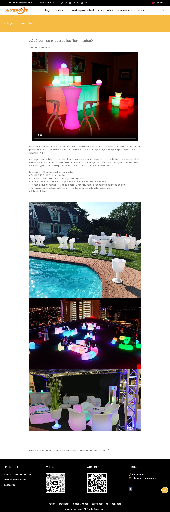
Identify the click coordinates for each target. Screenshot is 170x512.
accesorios (9, 484)
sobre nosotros (124, 10)
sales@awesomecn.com (21, 2)
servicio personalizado (83, 10)
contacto (140, 10)
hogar (48, 10)
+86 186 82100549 (45, 2)
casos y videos (105, 10)
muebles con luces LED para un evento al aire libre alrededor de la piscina (67, 450)
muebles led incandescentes (19, 474)
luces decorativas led (15, 479)
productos (60, 10)
